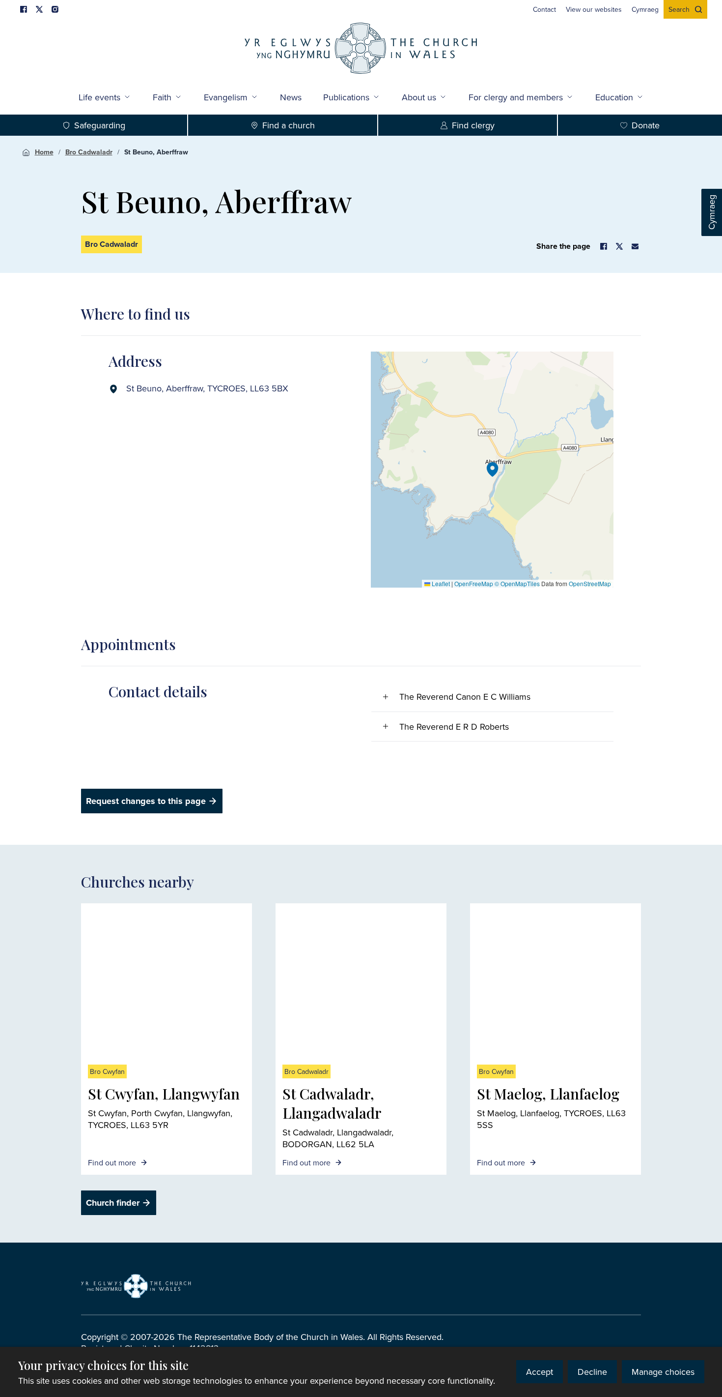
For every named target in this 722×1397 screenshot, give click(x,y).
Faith (162, 97)
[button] (492, 469)
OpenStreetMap (590, 583)
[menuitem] (544, 9)
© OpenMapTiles (517, 583)
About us (419, 97)
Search (679, 9)
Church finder (112, 1202)
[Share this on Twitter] (619, 246)
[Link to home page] (361, 49)
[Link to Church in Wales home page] (136, 1286)
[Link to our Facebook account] (23, 9)
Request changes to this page (146, 801)
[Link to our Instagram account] (55, 9)
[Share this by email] (635, 246)
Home (44, 152)
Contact (544, 9)
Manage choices (663, 1372)
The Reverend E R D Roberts (454, 726)
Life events (99, 97)
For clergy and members (516, 97)
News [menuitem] (291, 97)
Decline (592, 1372)
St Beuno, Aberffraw (156, 152)
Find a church (288, 125)
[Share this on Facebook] (604, 246)
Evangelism (226, 97)
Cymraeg (711, 212)
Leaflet (440, 583)
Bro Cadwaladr (88, 152)
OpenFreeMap (473, 583)
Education (614, 97)
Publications (346, 97)
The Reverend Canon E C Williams (464, 696)
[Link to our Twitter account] (39, 9)
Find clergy (473, 125)
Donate (646, 125)
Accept (539, 1372)
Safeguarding (99, 125)
